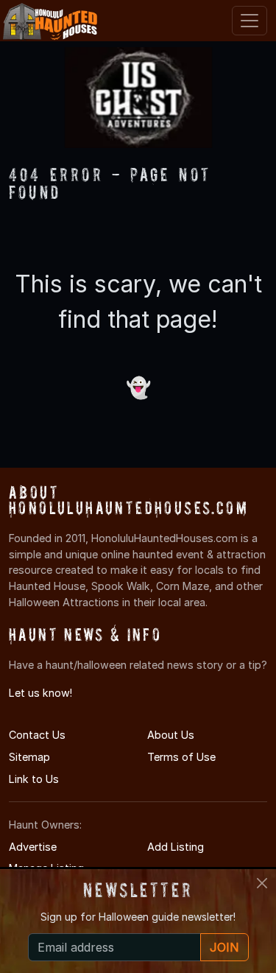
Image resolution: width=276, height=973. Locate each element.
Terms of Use (181, 757)
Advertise (33, 846)
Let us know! (40, 692)
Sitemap (29, 757)
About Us (170, 734)
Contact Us (37, 734)
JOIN (224, 947)
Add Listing (175, 846)
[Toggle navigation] (249, 20)
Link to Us (34, 779)
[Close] (262, 883)
